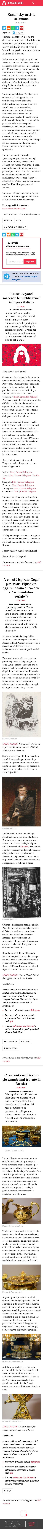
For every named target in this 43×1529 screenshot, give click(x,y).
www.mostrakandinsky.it (13, 209)
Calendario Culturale (15, 227)
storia (7, 1491)
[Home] (4, 3)
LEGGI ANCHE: (10, 744)
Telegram (19, 33)
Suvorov (24, 847)
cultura (25, 1042)
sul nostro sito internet (24, 1026)
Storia (20, 306)
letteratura (10, 1042)
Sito (12, 472)
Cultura (21, 601)
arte (18, 221)
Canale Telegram (24, 472)
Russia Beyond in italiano (25, 397)
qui (11, 1021)
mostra (8, 221)
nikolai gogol (10, 1048)
